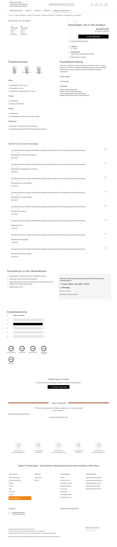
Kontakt (62, 477)
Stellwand (47, 10)
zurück (11, 15)
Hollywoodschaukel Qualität (93, 489)
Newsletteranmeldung (66, 483)
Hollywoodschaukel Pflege (93, 486)
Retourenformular (65, 480)
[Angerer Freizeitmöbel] (20, 4)
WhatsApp (66, 287)
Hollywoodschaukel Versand (93, 483)
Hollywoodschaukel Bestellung (94, 480)
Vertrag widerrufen (15, 498)
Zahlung (11, 483)
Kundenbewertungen (66, 494)
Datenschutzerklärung (15, 480)
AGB (10, 489)
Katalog (37, 480)
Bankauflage (59, 15)
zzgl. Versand (105, 31)
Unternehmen (38, 477)
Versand (11, 486)
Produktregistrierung (65, 497)
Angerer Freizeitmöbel (20, 15)
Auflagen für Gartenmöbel (61, 10)
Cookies (11, 494)
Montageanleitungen (65, 486)
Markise (28, 10)
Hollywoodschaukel (16, 10)
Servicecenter (64, 491)
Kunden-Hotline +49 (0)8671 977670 (75, 284)
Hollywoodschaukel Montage (93, 477)
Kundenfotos (63, 489)
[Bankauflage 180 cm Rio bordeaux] (32, 21)
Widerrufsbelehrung (14, 477)
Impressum (12, 491)
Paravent (37, 10)
